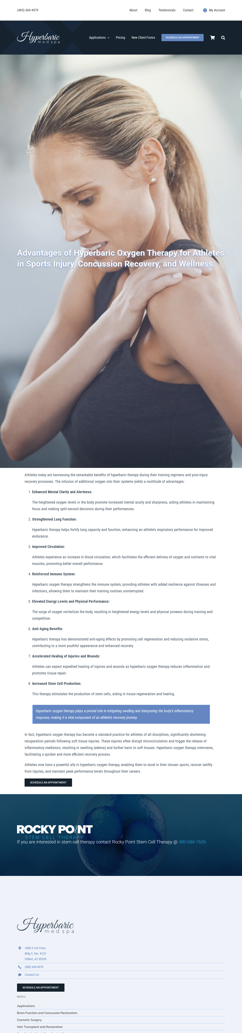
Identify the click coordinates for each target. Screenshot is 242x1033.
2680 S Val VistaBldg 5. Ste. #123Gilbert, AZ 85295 (35, 953)
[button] (223, 37)
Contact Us (32, 975)
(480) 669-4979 (28, 10)
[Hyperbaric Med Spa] (38, 33)
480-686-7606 (192, 842)
